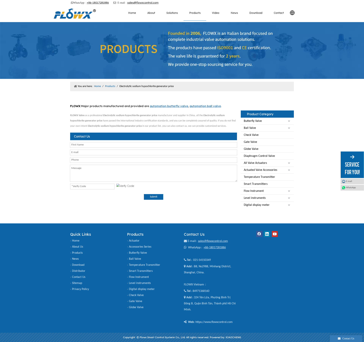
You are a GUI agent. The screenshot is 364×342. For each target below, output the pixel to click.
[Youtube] (275, 234)
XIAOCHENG (233, 337)
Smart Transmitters (256, 184)
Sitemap (77, 283)
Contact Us (78, 277)
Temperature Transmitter (259, 177)
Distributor (78, 271)
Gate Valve (250, 142)
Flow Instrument (254, 191)
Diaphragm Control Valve (259, 156)
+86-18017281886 (98, 2)
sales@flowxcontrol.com (142, 2)
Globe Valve (251, 149)
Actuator (134, 240)
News (75, 258)
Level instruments (255, 198)
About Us (77, 246)
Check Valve (251, 135)
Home (75, 240)
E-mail (192, 241)
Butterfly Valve (253, 121)
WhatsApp (351, 188)
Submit (153, 196)
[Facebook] (259, 234)
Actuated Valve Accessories (260, 170)
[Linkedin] (267, 234)
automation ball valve (205, 106)
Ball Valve (250, 128)
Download (78, 265)
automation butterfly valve (169, 106)
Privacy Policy (80, 289)
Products (77, 252)
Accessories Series (140, 246)
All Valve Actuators (255, 163)
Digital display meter (257, 205)
